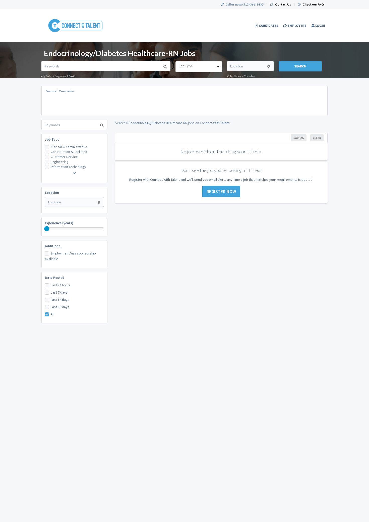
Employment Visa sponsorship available (70, 256)
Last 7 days (59, 292)
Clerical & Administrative (69, 147)
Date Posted (54, 277)
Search (300, 66)
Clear (317, 138)
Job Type (52, 139)
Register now (221, 191)
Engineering (60, 161)
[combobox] (198, 66)
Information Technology (68, 166)
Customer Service (64, 156)
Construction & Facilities (69, 151)
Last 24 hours (61, 285)
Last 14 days (60, 299)
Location (52, 192)
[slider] (46, 228)
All (52, 314)
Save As (298, 138)
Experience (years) (59, 223)
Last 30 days (60, 307)
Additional (53, 246)
